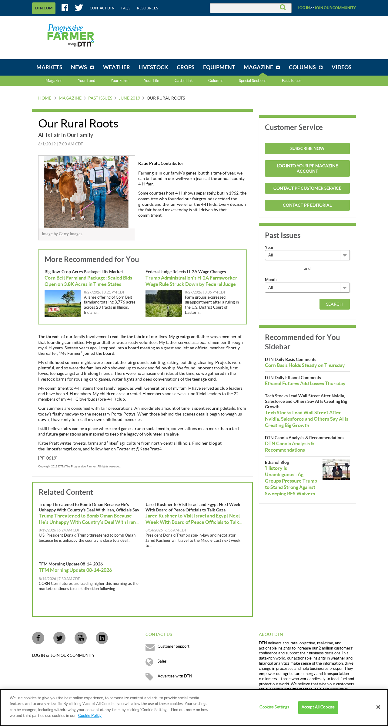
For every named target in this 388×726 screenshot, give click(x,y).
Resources (147, 8)
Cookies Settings (274, 707)
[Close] (378, 707)
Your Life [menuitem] (151, 81)
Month (270, 279)
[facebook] (38, 638)
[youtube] (81, 638)
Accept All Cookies (318, 707)
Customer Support (173, 646)
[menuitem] (49, 67)
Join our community (335, 8)
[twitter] (59, 638)
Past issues (100, 98)
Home (44, 98)
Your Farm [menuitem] (120, 81)
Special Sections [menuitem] (252, 81)
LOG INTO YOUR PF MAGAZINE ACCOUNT (307, 169)
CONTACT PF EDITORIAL (307, 205)
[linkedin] (102, 638)
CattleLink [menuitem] (184, 81)
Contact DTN (102, 8)
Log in (304, 8)
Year (269, 247)
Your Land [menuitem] (86, 81)
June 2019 (129, 98)
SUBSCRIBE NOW (307, 149)
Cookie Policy (90, 716)
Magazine (53, 81)
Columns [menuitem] (215, 81)
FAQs (125, 8)
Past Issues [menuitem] (292, 81)
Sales (162, 661)
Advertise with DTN (175, 676)
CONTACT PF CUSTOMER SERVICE (307, 188)
